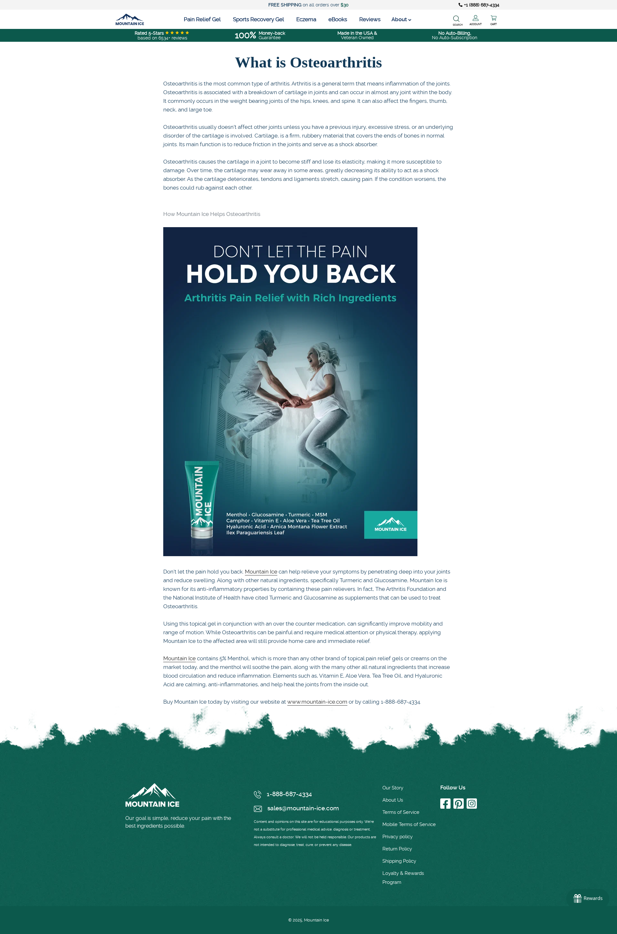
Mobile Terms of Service (409, 824)
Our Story (392, 788)
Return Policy (397, 849)
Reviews (369, 19)
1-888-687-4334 (289, 794)
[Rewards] (587, 898)
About (399, 19)
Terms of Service (400, 812)
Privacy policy (397, 837)
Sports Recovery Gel (258, 19)
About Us (392, 800)
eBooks (337, 19)
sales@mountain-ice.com (303, 808)
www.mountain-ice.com (317, 701)
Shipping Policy (399, 861)
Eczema (306, 19)
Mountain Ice (261, 571)
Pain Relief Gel (202, 19)
